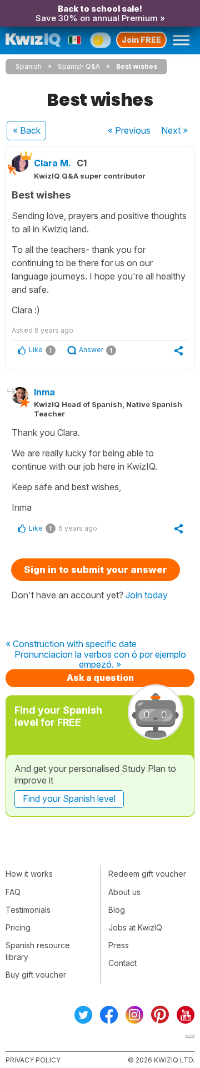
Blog (116, 909)
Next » (174, 130)
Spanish (29, 66)
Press (118, 945)
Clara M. (52, 163)
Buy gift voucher (36, 974)
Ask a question (100, 677)
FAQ (13, 892)
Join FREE (141, 39)
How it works (29, 873)
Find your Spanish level (69, 798)
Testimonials (28, 909)
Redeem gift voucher (147, 873)
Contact (122, 963)
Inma (44, 392)
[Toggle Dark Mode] (100, 40)
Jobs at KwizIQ (135, 927)
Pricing (18, 927)
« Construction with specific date (71, 644)
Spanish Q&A (79, 66)
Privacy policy (33, 1060)
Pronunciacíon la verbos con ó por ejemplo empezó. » (100, 659)
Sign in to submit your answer (95, 569)
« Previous (129, 130)
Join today (147, 595)
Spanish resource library (38, 951)
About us (124, 892)
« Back (27, 130)
